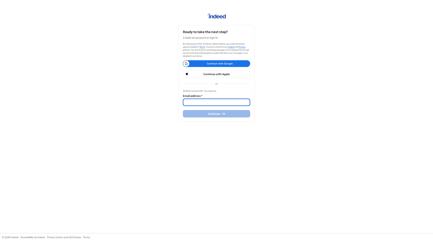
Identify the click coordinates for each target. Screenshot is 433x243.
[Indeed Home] (216, 17)
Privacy (241, 47)
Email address (192, 96)
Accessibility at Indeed (32, 237)
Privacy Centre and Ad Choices (64, 237)
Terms (202, 47)
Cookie (231, 47)
